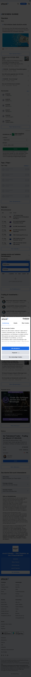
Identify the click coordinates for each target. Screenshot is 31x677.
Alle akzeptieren (15, 348)
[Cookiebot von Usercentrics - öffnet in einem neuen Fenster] (22, 319)
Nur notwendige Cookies (15, 357)
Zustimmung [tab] (5, 323)
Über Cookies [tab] (25, 323)
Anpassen (14, 352)
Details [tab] (15, 323)
